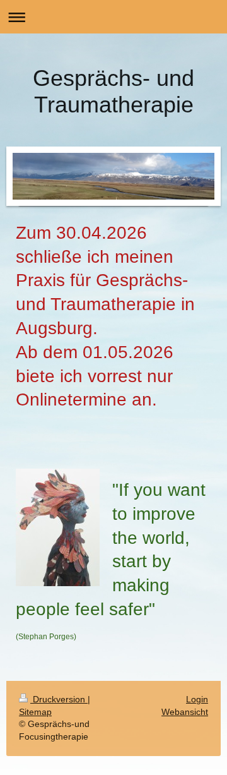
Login (197, 699)
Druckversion (59, 699)
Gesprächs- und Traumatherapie (113, 91)
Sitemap (35, 712)
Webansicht (184, 712)
